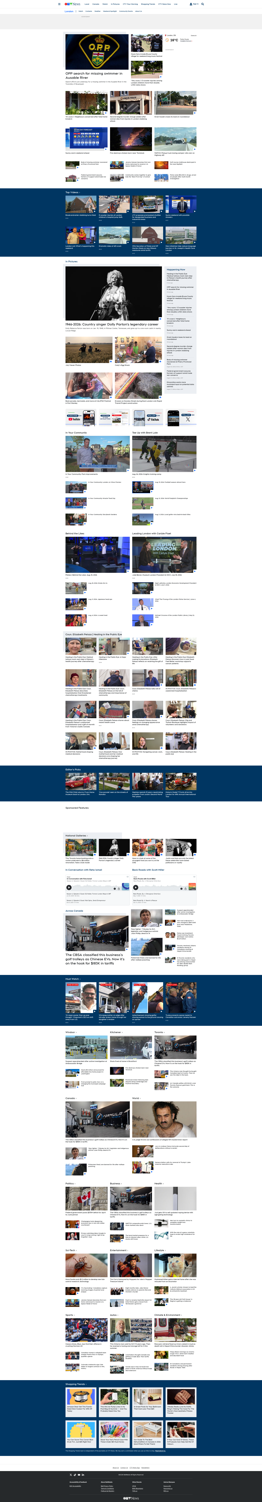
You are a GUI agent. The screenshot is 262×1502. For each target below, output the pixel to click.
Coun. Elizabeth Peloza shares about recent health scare (114, 721)
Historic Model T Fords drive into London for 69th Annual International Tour (181, 794)
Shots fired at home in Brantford (123, 1061)
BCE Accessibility (75, 1486)
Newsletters (145, 1467)
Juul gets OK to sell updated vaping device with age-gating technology (173, 1214)
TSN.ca (134, 1491)
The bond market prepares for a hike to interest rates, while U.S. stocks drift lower (137, 1237)
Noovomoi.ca (168, 1488)
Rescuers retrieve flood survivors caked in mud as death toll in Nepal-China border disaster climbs (174, 1345)
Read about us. (160, 1451)
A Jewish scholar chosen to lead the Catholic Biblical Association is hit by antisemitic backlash (183, 1289)
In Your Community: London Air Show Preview (104, 482)
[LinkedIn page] (83, 1475)
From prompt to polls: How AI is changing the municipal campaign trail (93, 1083)
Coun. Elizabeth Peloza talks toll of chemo (146, 690)
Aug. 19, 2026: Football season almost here (170, 482)
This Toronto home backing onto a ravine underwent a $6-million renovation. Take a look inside (79, 860)
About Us (138, 11)
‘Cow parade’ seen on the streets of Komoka (113, 793)
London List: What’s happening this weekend (80, 247)
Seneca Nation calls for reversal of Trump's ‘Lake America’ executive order (173, 1163)
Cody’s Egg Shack (122, 365)
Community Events (126, 11)
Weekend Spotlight (110, 11)
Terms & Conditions (107, 1488)
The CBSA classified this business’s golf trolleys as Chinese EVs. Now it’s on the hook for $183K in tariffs (95, 959)
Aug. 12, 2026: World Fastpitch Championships (171, 498)
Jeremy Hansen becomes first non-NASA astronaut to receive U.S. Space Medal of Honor (138, 164)
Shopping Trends (148, 4)
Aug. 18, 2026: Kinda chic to (97, 583)
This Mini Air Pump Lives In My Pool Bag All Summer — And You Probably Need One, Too (114, 1409)
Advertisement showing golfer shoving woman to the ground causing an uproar (147, 1017)
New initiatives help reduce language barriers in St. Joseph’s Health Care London (181, 248)
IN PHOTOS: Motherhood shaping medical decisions (79, 753)
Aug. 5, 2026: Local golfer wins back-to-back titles (172, 514)
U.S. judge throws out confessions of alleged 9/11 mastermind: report (159, 1140)
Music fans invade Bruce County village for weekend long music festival (146, 55)
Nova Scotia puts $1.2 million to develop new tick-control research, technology (85, 1280)
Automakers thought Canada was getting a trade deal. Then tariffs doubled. (137, 1356)
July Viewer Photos (73, 365)
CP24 (134, 1486)
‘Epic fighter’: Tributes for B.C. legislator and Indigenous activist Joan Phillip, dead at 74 (144, 931)
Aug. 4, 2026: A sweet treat (97, 615)
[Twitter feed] (71, 1475)
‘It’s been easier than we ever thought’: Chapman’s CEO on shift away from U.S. (79, 1017)
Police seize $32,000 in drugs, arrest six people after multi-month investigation (183, 176)
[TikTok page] (75, 1475)
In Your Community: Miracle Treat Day (101, 498)
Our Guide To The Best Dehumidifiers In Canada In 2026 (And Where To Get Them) (147, 1442)
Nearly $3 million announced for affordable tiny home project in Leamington (92, 1071)
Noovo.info (167, 1486)
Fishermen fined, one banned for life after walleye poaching (146, 959)
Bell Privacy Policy (107, 1486)
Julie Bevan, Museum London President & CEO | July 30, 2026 (157, 575)
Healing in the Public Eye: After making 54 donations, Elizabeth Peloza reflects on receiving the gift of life (147, 660)
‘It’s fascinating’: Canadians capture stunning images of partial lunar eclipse (94, 1290)
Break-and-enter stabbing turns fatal (81, 215)
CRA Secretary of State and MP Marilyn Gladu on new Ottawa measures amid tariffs (145, 248)
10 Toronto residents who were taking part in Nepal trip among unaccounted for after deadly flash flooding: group (186, 961)
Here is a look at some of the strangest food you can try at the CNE (145, 860)
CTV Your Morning (130, 4)
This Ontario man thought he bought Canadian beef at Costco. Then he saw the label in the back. (183, 1073)
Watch (105, 4)
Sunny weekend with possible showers (177, 216)
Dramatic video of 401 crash (110, 246)
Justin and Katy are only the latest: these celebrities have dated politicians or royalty (180, 860)
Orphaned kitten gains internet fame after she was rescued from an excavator (175, 1280)
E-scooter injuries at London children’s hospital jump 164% (110, 216)
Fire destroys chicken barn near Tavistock (127, 153)
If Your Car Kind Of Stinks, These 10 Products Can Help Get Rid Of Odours (180, 1442)
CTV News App (135, 1467)
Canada (95, 4)
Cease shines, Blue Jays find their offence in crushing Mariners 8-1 (84, 1345)
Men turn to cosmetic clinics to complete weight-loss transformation (181, 1222)
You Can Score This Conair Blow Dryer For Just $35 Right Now (80, 1441)
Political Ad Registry (107, 1491)
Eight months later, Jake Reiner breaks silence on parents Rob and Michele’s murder (138, 1290)
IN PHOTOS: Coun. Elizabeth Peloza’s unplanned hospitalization (181, 690)
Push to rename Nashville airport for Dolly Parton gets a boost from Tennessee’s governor (138, 1302)
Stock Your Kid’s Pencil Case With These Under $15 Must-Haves (114, 1441)
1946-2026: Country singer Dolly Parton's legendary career (112, 324)
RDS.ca (166, 1491)
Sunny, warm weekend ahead (77, 153)
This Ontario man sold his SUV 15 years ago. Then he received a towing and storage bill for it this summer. (130, 1346)
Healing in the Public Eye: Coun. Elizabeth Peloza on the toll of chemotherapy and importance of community (112, 692)
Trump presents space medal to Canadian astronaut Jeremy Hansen (181, 1016)
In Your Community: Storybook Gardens (102, 514)
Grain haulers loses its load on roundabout (172, 117)
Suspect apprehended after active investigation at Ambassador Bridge (186, 912)
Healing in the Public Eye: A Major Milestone (112, 658)
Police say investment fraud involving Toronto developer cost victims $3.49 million (185, 936)
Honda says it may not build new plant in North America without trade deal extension (138, 1368)
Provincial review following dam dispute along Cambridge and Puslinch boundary (136, 1081)
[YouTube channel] (79, 1475)
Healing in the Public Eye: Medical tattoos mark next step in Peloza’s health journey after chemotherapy (80, 659)
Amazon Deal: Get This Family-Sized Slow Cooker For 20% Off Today (79, 1409)
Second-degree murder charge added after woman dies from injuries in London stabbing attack (128, 119)
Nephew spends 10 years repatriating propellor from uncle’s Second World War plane (147, 794)
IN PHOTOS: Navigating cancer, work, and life (147, 753)
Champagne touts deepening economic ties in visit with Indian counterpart (92, 1223)
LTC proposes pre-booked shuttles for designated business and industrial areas (146, 217)
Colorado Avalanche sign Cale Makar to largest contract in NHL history (93, 1366)
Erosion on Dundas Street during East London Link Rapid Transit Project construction (138, 402)
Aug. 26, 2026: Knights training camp (146, 474)
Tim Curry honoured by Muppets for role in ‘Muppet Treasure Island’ (131, 1280)
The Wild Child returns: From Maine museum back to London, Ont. (80, 793)
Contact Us (124, 1467)
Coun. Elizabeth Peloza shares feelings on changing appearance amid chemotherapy (146, 722)
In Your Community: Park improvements (82, 474)
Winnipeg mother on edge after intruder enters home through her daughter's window (112, 1017)
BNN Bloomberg (137, 1488)
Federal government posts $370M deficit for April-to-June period (86, 1214)
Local (87, 4)
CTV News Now (164, 4)
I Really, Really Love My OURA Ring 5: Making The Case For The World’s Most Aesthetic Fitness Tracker (180, 1410)
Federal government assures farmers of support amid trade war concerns (93, 176)
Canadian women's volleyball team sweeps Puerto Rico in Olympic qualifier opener (93, 1354)
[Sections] (59, 4)
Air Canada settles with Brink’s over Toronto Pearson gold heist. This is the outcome (183, 1085)
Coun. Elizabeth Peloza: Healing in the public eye (181, 753)
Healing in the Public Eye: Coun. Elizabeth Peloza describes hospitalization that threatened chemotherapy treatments (78, 692)
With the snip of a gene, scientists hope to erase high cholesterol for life (182, 1234)
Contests (88, 11)
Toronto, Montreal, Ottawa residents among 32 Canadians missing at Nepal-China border (186, 948)
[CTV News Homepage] (72, 4)
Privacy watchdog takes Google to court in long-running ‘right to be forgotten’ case (93, 1235)
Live (175, 4)
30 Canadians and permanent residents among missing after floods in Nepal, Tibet (181, 1365)
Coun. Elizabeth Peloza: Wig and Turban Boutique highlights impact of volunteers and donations (181, 722)
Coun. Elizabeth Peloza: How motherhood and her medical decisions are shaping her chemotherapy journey (111, 755)
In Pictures (115, 4)
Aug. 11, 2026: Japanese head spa (100, 599)
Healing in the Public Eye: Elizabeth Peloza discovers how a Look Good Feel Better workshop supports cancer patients (180, 660)
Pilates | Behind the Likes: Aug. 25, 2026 (81, 575)
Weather (97, 11)
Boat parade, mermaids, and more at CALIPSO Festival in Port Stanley (88, 402)
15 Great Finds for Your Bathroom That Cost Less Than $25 (147, 1408)
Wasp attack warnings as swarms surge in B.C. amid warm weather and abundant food (182, 1353)
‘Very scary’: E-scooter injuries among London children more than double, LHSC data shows (146, 83)
